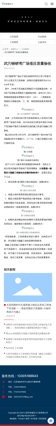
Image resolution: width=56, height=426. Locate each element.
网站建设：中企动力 (17, 419)
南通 (27, 419)
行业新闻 (42, 36)
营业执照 (42, 418)
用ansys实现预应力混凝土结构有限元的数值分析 (28, 333)
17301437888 (20, 392)
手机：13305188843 (17, 387)
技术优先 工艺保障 (14, 348)
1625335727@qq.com (23, 397)
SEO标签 (34, 419)
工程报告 (14, 42)
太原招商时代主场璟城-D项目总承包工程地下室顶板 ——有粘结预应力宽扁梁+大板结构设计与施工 (29, 308)
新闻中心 (28, 17)
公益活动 (42, 42)
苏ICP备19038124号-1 (26, 416)
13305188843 (27, 376)
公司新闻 (14, 36)
